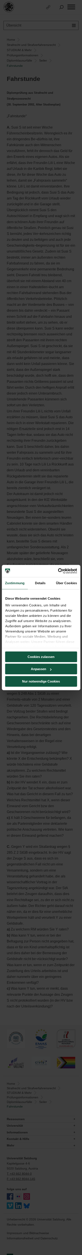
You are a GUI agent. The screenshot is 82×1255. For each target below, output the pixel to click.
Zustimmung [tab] (14, 583)
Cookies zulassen (41, 657)
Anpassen (38, 669)
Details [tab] (40, 583)
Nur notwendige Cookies (41, 681)
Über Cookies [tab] (66, 583)
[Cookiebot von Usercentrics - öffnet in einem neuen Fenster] (58, 571)
